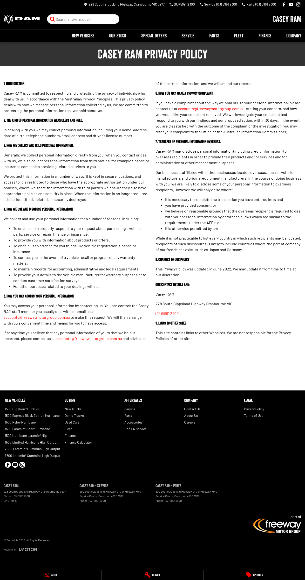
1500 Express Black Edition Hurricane (32, 415)
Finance (264, 36)
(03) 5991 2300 (167, 313)
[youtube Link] (291, 4)
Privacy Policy (254, 409)
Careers (190, 422)
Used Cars (72, 422)
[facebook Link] (284, 4)
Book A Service (135, 429)
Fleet (239, 36)
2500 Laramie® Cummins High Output (32, 449)
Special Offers (154, 36)
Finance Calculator (78, 442)
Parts (214, 36)
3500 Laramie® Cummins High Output (32, 455)
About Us (191, 415)
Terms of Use (253, 415)
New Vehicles (83, 36)
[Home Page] (22, 19)
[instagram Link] (298, 4)
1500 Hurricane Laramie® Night (27, 435)
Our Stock (117, 36)
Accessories (133, 422)
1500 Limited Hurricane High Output (31, 442)
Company (293, 36)
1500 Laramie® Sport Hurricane (27, 429)
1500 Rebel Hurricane (20, 422)
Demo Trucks (74, 415)
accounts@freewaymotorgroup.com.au (37, 317)
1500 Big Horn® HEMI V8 (22, 409)
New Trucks (73, 409)
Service (188, 36)
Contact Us (192, 409)
